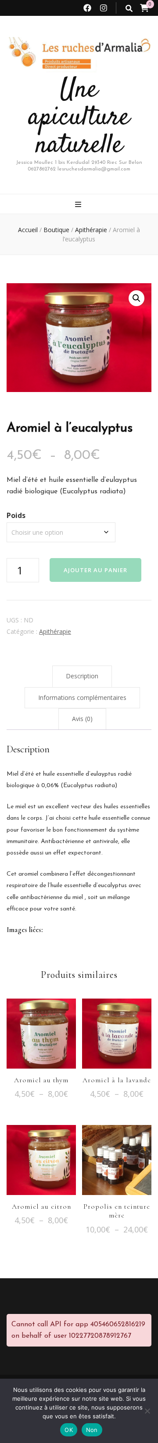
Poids (16, 515)
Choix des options (41, 1030)
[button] (136, 298)
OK (69, 1429)
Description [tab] (82, 676)
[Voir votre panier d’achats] (144, 8)
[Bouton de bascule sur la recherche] (129, 8)
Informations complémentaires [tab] (82, 697)
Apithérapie (55, 631)
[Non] (147, 1410)
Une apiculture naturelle (79, 117)
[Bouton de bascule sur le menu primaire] (79, 204)
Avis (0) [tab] (82, 718)
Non (92, 1429)
